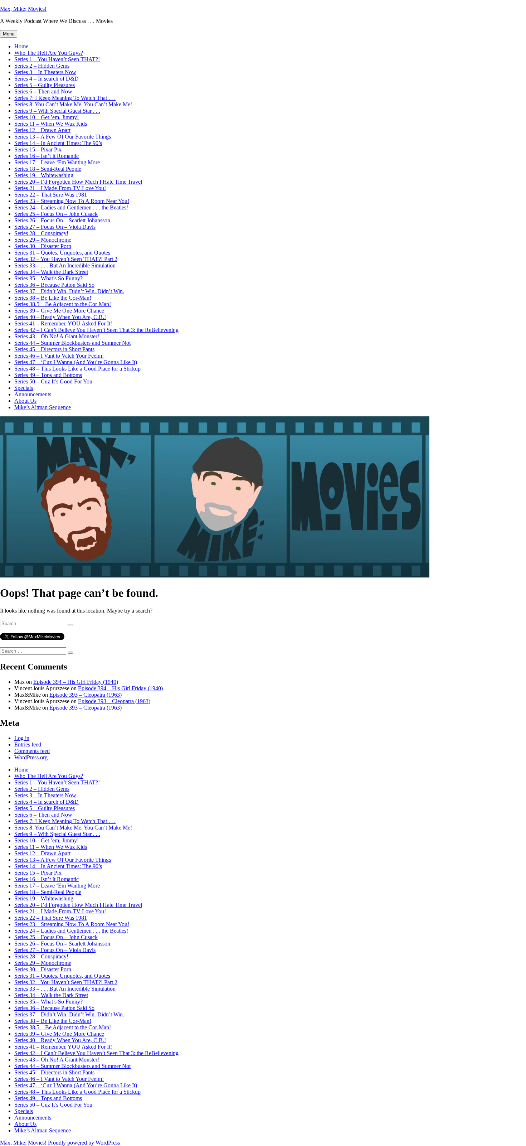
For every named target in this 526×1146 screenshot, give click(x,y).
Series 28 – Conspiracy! (41, 233)
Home (21, 46)
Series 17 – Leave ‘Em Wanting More (57, 162)
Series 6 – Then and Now (43, 91)
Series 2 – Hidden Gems (41, 66)
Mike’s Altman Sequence (42, 407)
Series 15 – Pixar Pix (38, 149)
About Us (25, 401)
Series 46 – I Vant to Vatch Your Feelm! (59, 356)
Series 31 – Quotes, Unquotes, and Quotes (62, 253)
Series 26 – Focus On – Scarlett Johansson (62, 220)
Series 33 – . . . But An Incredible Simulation (65, 265)
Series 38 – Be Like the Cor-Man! (52, 298)
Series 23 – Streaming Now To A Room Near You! (71, 201)
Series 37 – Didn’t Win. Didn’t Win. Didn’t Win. (69, 291)
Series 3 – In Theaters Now (45, 72)
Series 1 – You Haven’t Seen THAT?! (57, 59)
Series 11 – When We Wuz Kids (50, 124)
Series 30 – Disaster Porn (42, 246)
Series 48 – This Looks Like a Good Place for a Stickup (77, 369)
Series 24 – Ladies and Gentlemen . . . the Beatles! (71, 207)
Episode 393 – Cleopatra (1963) (85, 695)
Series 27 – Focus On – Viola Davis (55, 227)
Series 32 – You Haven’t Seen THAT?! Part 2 (65, 259)
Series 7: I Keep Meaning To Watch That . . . (65, 98)
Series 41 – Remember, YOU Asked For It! (63, 323)
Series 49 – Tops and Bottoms (48, 375)
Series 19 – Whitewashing (43, 175)
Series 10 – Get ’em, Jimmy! (46, 117)
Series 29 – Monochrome (42, 240)
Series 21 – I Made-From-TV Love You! (60, 188)
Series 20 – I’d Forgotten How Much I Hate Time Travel (78, 182)
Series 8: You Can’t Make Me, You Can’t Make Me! (73, 104)
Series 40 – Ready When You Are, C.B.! (60, 317)
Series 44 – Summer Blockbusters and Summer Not (72, 343)
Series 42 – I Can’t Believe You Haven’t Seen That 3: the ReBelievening (96, 330)
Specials (23, 388)
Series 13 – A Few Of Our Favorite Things (62, 137)
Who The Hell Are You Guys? (48, 53)
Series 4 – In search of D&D (46, 79)
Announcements (32, 394)
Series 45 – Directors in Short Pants (54, 349)
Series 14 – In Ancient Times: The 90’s (58, 143)
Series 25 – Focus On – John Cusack (56, 214)
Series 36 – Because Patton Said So (54, 285)
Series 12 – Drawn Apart (42, 130)
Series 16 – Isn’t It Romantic (46, 156)
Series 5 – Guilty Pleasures (44, 85)
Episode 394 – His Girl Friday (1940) (75, 682)
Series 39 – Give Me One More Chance (59, 311)
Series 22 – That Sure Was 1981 (50, 195)
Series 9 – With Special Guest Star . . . (57, 111)
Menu (8, 34)
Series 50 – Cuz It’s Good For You (53, 381)
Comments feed (32, 751)
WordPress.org (31, 757)
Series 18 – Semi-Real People (47, 169)
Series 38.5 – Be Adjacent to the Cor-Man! (62, 304)
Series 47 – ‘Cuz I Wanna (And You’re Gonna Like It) (75, 362)
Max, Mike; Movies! (23, 9)
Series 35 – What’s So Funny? (48, 278)
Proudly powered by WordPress (84, 1143)
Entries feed (27, 744)
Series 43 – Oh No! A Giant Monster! (56, 336)
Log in (21, 738)
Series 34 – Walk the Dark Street (51, 272)
